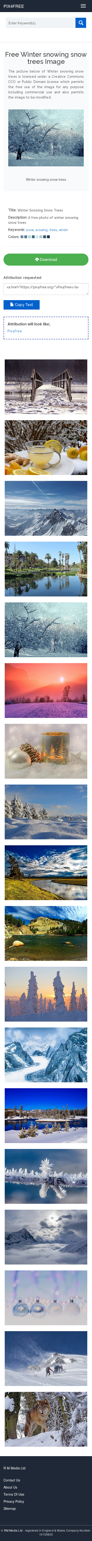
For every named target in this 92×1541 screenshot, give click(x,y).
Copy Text (23, 304)
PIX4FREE (14, 6)
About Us (10, 1487)
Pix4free (15, 331)
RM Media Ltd (13, 1530)
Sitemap (10, 1508)
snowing (41, 229)
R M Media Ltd (14, 1468)
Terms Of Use (14, 1494)
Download (48, 259)
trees (53, 229)
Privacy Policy (14, 1501)
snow (29, 229)
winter (63, 229)
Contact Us (12, 1480)
